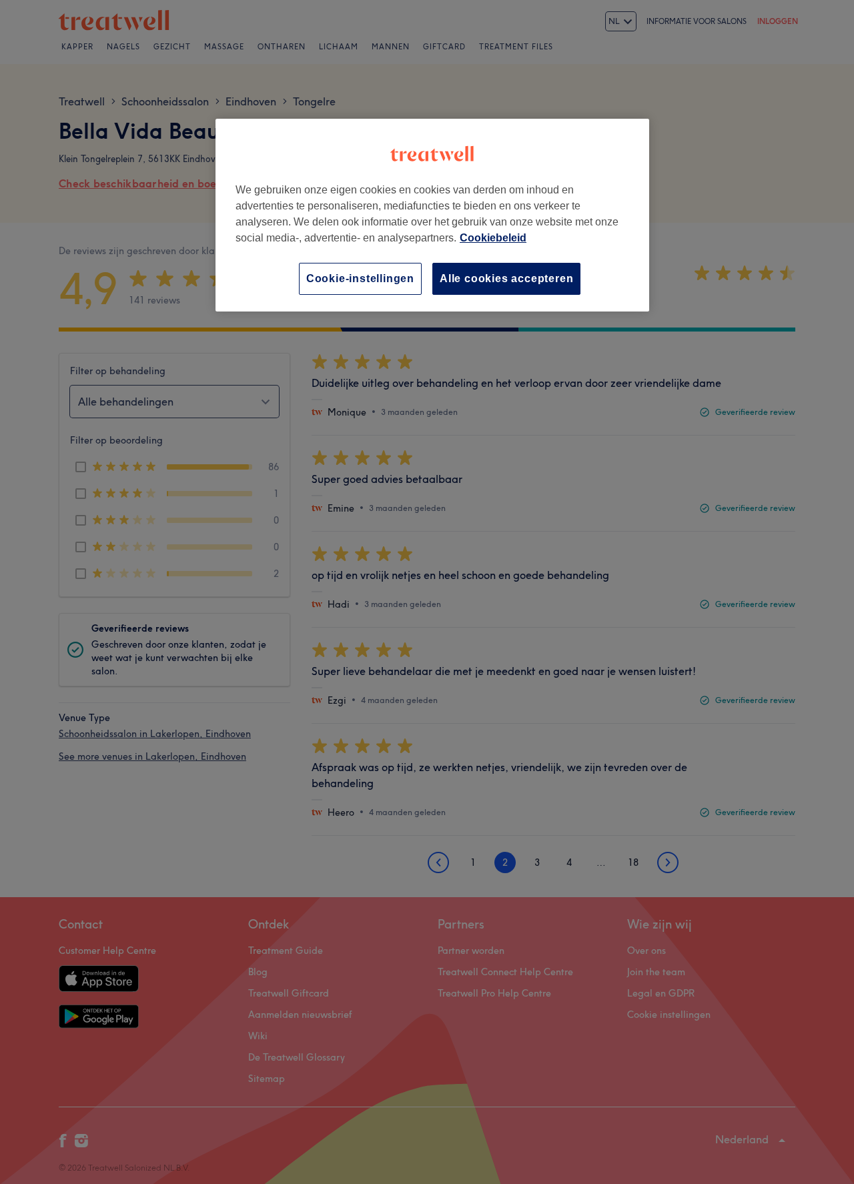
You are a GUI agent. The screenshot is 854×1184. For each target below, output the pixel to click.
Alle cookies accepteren (506, 278)
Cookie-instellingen (360, 278)
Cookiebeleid (493, 237)
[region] (432, 215)
